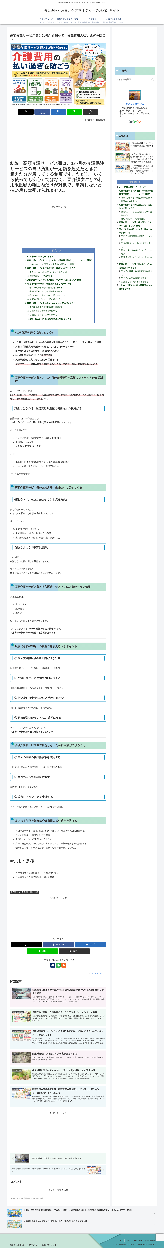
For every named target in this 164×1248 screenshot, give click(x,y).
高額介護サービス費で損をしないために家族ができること (52, 303)
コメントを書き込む (58, 1190)
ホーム (120, 1241)
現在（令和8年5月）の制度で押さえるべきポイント (49, 284)
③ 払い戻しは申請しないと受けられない (47, 295)
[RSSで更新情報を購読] (63, 965)
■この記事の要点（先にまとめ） (41, 256)
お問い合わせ (150, 1241)
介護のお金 (16, 892)
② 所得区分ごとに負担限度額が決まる (46, 291)
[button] (90, 112)
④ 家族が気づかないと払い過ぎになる (46, 299)
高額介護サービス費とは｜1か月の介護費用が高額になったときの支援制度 (59, 260)
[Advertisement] (58, 140)
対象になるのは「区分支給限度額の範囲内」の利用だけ (54, 264)
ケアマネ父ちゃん (134, 103)
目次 (54, 250)
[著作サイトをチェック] (52, 965)
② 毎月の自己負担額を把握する (43, 311)
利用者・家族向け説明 (31, 892)
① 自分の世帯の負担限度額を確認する (46, 307)
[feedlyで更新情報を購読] (58, 965)
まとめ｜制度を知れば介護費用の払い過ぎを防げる (49, 319)
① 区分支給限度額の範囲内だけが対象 (46, 287)
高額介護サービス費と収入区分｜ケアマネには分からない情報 (54, 280)
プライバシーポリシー (134, 1241)
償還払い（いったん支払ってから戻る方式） (49, 272)
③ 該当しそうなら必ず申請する (43, 315)
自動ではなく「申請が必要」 (42, 276)
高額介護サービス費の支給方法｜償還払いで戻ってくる (51, 268)
